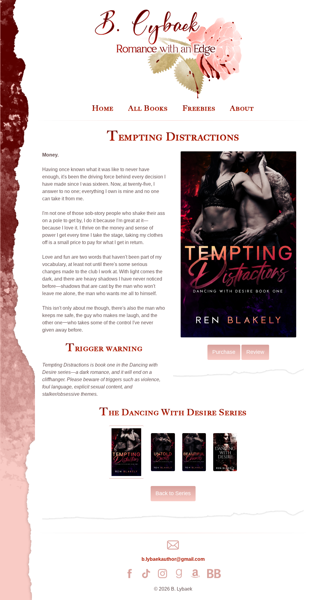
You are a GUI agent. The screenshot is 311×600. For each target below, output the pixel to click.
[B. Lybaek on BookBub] (214, 573)
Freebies (199, 108)
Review (255, 352)
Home (103, 108)
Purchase (223, 352)
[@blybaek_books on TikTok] (146, 573)
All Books (148, 108)
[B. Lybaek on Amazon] (195, 573)
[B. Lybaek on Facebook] (129, 573)
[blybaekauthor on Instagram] (162, 573)
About (242, 108)
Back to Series (173, 493)
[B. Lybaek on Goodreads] (178, 573)
